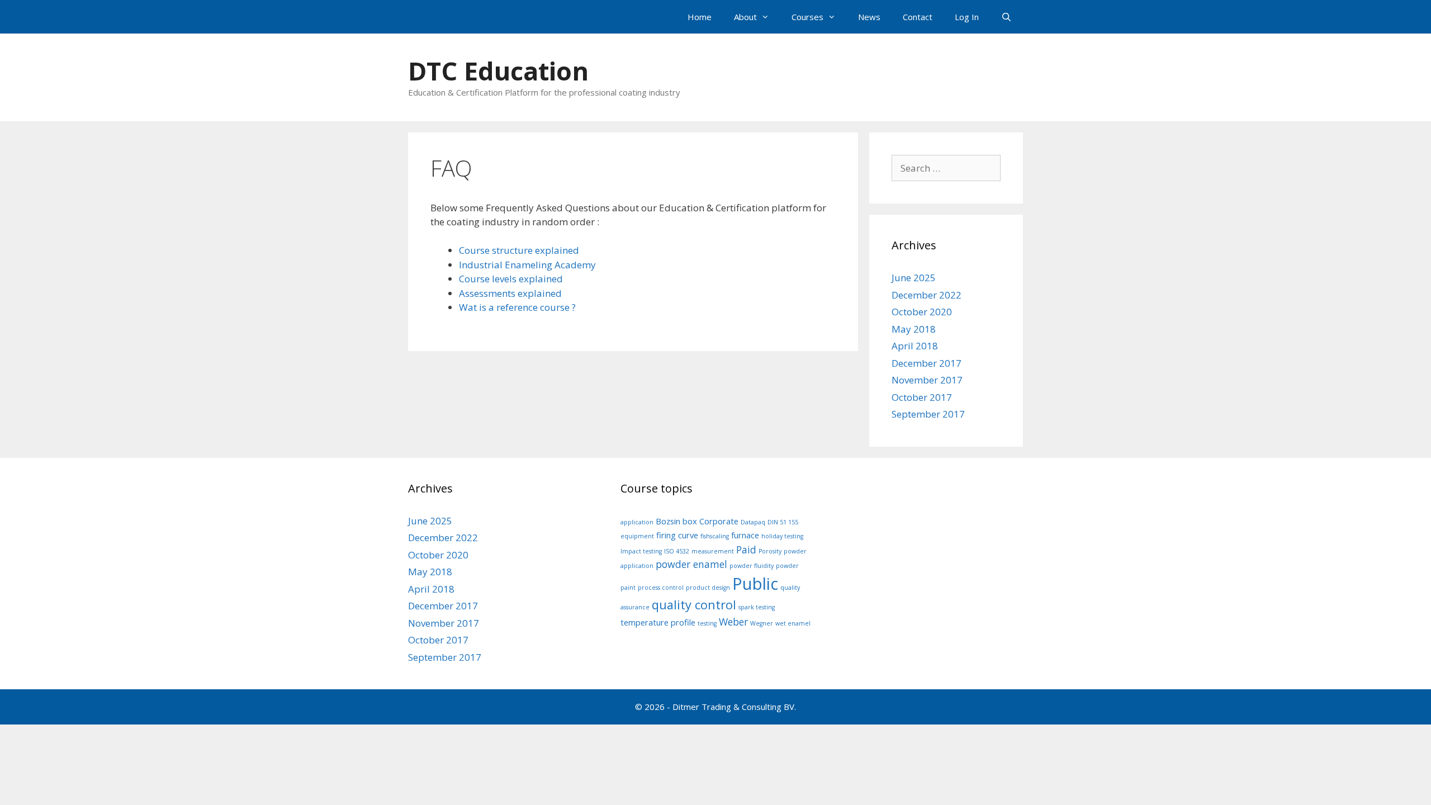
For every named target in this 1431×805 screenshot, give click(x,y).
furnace (745, 535)
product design (708, 587)
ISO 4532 (676, 551)
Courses (807, 16)
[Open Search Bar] (1006, 17)
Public (755, 583)
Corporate (718, 521)
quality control (694, 604)
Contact (917, 16)
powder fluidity (751, 566)
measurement (712, 551)
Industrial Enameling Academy (527, 264)
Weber (733, 621)
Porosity (770, 551)
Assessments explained (510, 293)
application (636, 522)
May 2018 (914, 329)
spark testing (756, 607)
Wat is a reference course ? (517, 307)
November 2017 (927, 379)
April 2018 (915, 345)
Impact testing (641, 551)
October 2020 (922, 311)
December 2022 (926, 294)
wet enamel (793, 623)
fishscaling (714, 536)
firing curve (677, 535)
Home (700, 16)
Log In (967, 16)
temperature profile (657, 622)
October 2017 (922, 397)
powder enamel (691, 564)
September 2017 (928, 414)
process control (661, 587)
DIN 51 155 (782, 522)
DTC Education (498, 71)
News (869, 16)
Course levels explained (511, 278)
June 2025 (914, 277)
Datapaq (753, 522)
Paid (746, 549)
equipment (637, 536)
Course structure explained (519, 250)
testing (707, 623)
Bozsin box (676, 521)
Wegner (761, 623)
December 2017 (926, 363)
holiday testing (782, 536)
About (745, 16)
